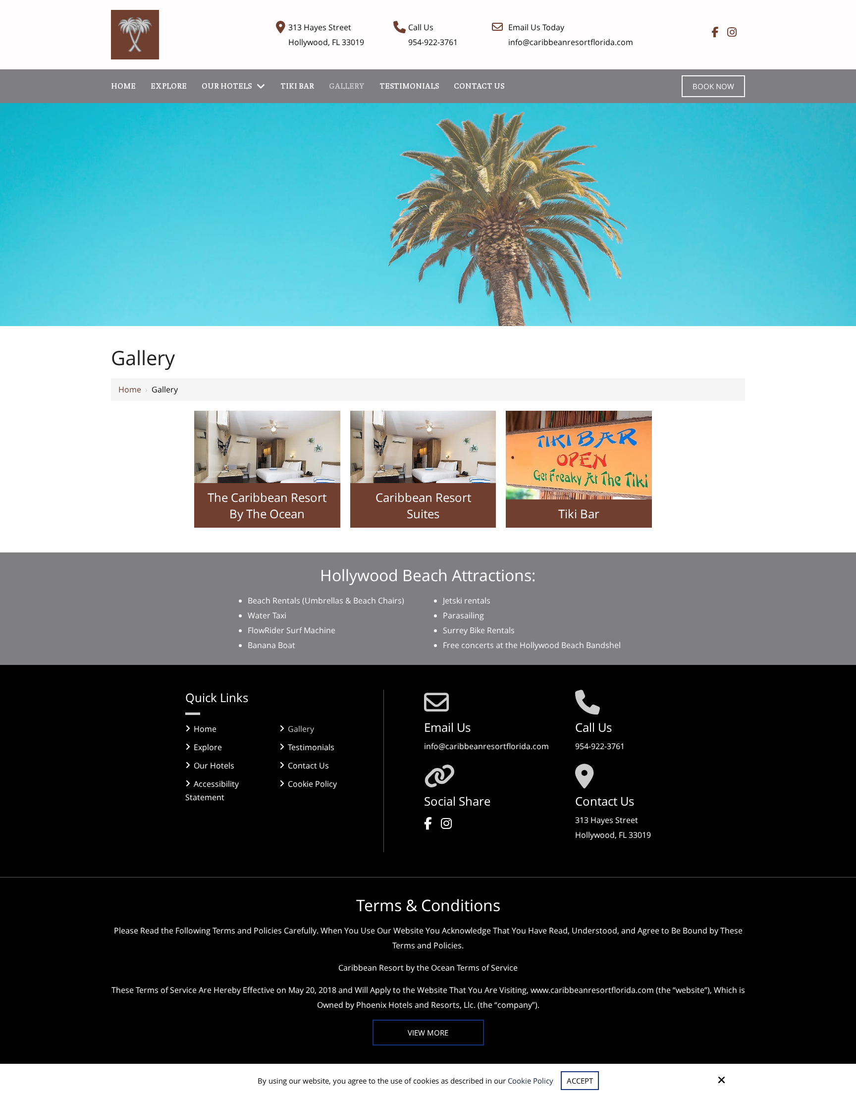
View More (428, 1033)
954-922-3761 (433, 42)
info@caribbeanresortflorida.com (570, 42)
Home (129, 389)
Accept (580, 1081)
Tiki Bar (578, 513)
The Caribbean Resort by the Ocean (267, 505)
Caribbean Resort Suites (423, 505)
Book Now (713, 86)
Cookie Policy (530, 1080)
